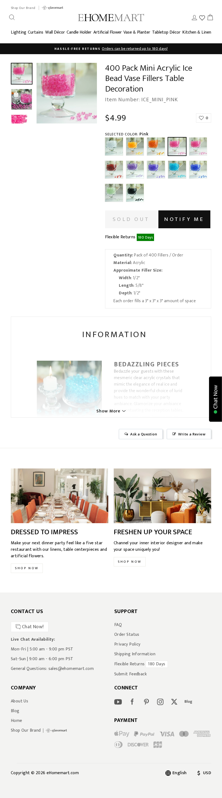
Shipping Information (134, 654)
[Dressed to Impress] (59, 495)
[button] (215, 399)
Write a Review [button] (191, 434)
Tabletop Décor (166, 32)
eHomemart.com (63, 773)
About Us (19, 701)
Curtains (35, 32)
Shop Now (27, 568)
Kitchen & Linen (196, 32)
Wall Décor (55, 32)
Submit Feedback (130, 674)
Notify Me (184, 219)
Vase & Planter (136, 32)
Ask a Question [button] (143, 434)
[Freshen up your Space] (162, 495)
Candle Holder (79, 32)
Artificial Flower (107, 32)
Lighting (18, 32)
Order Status (126, 634)
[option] (111, 48)
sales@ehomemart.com (71, 668)
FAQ (118, 625)
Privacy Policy (127, 644)
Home (16, 721)
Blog (15, 711)
